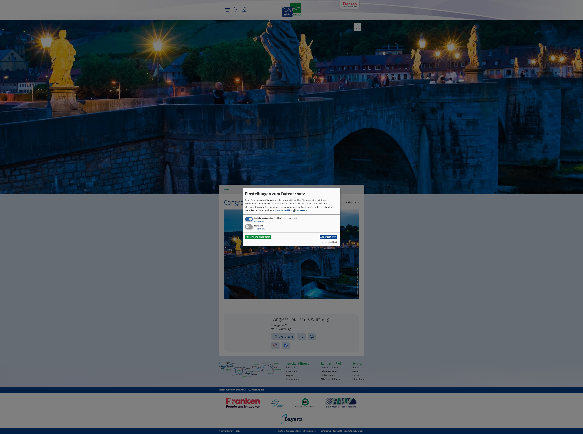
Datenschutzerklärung (283, 210)
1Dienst (259, 221)
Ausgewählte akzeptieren (258, 237)
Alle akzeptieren (328, 237)
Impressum (302, 210)
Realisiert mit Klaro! (329, 242)
